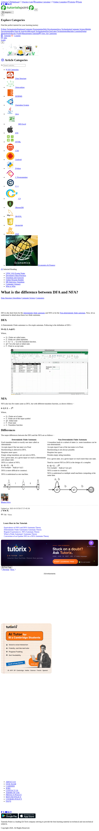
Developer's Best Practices (16, 275)
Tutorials (7, 36)
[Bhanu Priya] (4, 500)
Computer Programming (34, 29)
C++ (17, 186)
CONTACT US (12, 790)
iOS (16, 133)
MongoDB (19, 207)
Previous (5, 570)
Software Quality (15, 33)
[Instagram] (11, 4)
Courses (17, 36)
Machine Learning (74, 31)
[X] (4, 4)
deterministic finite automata (34, 313)
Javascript (19, 225)
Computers (40, 298)
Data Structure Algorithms (11, 298)
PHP (17, 234)
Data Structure (20, 78)
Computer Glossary (13, 284)
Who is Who (10, 286)
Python (18, 168)
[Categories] (36, 10)
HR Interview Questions (15, 282)
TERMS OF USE (13, 793)
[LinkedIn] (8, 4)
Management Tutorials (30, 33)
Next (12, 570)
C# (19, 199)
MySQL (18, 216)
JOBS (8, 788)
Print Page (7, 567)
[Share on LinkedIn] (5, 511)
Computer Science (78, 29)
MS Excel (22, 124)
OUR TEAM (11, 784)
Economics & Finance (46, 265)
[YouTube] (6, 4)
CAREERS (10, 786)
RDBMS (18, 96)
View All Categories (49, 33)
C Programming (21, 177)
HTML (18, 142)
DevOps (49, 31)
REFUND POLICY (13, 797)
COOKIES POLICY (14, 799)
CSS (17, 151)
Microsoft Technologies (37, 31)
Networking (20, 87)
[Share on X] (8, 511)
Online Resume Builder (15, 280)
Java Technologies (64, 29)
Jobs (5, 38)
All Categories (13, 70)
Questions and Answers (15, 278)
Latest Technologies (59, 31)
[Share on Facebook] (3, 511)
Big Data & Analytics (19, 31)
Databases (21, 29)
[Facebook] (1, 4)
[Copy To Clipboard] (2, 511)
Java (17, 114)
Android (18, 160)
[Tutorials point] (17, 10)
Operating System (22, 105)
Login (3, 40)
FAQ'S (8, 801)
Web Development (50, 29)
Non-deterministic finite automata (72, 313)
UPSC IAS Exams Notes (15, 273)
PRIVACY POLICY (14, 795)
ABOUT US (11, 782)
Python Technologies (9, 29)
